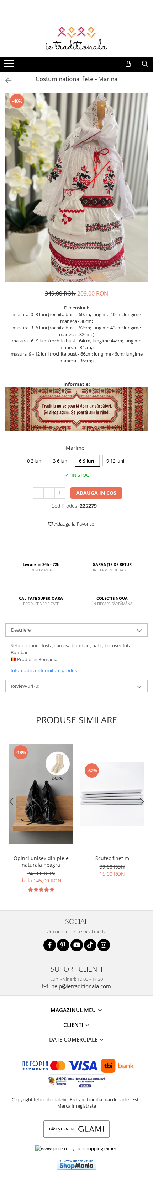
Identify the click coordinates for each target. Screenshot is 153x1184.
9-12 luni (115, 461)
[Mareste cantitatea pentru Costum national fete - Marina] (59, 493)
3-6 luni (60, 461)
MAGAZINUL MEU (74, 1009)
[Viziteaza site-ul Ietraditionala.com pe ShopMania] (76, 1164)
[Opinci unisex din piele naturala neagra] (41, 794)
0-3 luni (34, 461)
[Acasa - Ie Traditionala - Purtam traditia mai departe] (76, 39)
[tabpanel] (76, 187)
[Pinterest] (63, 945)
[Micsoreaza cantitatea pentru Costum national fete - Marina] (38, 493)
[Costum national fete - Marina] (76, 187)
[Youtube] (76, 945)
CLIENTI (74, 1024)
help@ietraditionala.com (80, 986)
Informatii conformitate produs (44, 670)
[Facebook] (49, 945)
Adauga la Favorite (73, 523)
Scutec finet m (112, 858)
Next (142, 195)
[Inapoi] (5, 81)
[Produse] (10, 65)
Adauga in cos (96, 493)
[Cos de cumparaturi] (128, 64)
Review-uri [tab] (25, 686)
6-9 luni (87, 461)
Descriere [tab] (21, 630)
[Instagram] (103, 945)
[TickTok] (90, 945)
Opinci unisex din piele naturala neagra (41, 861)
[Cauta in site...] (145, 64)
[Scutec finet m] (112, 794)
